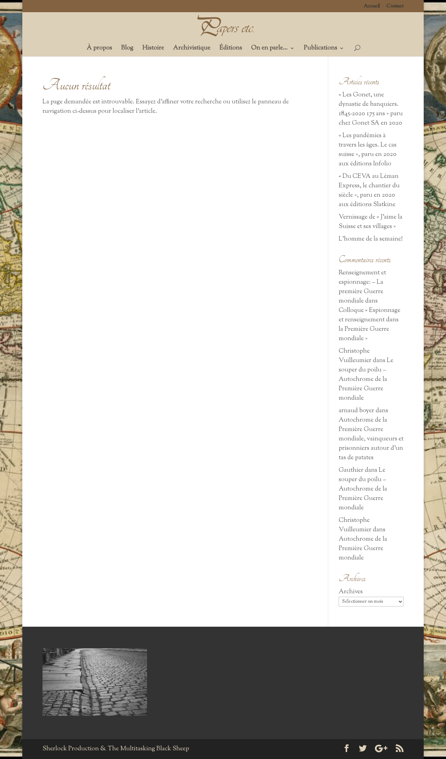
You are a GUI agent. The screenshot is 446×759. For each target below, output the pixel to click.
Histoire (153, 49)
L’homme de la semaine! (371, 239)
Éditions (231, 49)
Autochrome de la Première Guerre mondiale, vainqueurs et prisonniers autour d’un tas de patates (371, 439)
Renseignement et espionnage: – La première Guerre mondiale (362, 287)
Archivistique (191, 49)
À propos (99, 49)
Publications (320, 49)
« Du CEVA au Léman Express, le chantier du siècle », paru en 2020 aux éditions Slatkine (369, 190)
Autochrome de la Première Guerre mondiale (363, 549)
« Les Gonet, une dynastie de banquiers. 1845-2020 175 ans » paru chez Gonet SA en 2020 (371, 109)
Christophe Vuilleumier (355, 356)
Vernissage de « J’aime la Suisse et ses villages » (370, 222)
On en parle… (269, 49)
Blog (127, 49)
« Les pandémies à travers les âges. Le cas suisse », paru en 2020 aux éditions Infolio (368, 150)
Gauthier (351, 470)
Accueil (372, 7)
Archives (351, 591)
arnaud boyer (356, 410)
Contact (394, 7)
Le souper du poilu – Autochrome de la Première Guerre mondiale (366, 379)
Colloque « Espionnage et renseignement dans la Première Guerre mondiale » (369, 324)
